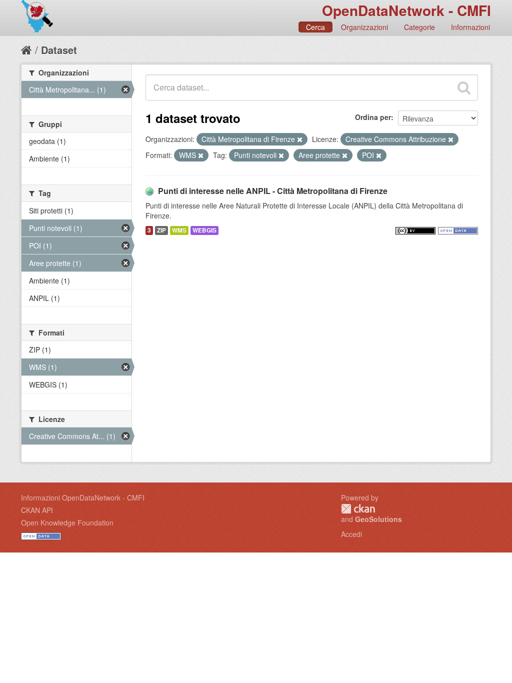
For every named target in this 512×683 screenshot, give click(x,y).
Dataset (59, 49)
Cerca (315, 27)
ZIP (161, 230)
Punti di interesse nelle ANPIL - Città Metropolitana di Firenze (273, 190)
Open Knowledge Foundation (67, 523)
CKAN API (37, 510)
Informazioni (470, 27)
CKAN (358, 509)
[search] (464, 87)
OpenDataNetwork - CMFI (406, 10)
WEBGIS (204, 230)
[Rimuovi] (299, 140)
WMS (179, 230)
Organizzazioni (364, 27)
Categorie (419, 27)
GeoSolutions (378, 519)
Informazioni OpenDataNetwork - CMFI (82, 497)
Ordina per (373, 117)
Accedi (351, 534)
